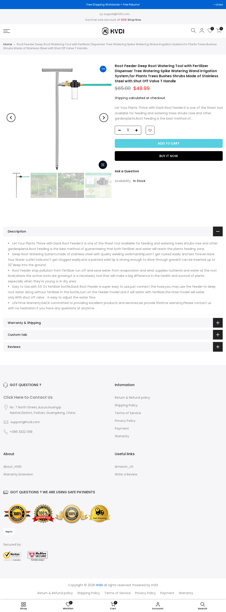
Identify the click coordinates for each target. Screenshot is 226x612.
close (219, 4)
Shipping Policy (126, 405)
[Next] (103, 117)
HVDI (154, 585)
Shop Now (134, 20)
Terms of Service (128, 413)
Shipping (121, 98)
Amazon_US (124, 466)
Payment (122, 428)
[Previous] (11, 117)
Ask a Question (127, 171)
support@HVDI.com (117, 14)
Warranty (122, 436)
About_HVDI (12, 466)
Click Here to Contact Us (28, 397)
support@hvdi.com (25, 422)
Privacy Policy (125, 421)
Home (7, 44)
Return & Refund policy (132, 397)
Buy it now (168, 156)
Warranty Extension (18, 474)
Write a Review (126, 474)
